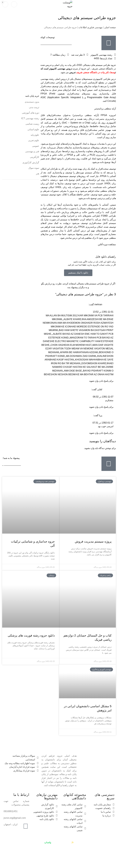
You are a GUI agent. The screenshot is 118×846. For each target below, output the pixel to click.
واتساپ (47, 842)
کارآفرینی (34, 157)
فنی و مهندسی (32, 151)
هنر (37, 173)
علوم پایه (35, 135)
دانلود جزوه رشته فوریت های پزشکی (31, 635)
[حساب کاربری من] (14, 4)
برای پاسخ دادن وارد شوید (101, 381)
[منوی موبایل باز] (114, 4)
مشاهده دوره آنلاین (107, 244)
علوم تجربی (33, 140)
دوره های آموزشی (30, 113)
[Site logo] (65, 4)
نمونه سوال (33, 168)
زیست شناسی (32, 124)
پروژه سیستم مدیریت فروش (93, 541)
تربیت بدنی (34, 107)
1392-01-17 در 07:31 (103, 422)
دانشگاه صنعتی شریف (87, 72)
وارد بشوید (89, 448)
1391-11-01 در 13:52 (103, 312)
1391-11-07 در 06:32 (103, 396)
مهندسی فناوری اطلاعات (90, 27)
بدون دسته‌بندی (32, 102)
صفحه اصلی (110, 27)
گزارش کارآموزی (30, 162)
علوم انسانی (33, 129)
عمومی (35, 146)
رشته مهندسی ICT (30, 118)
